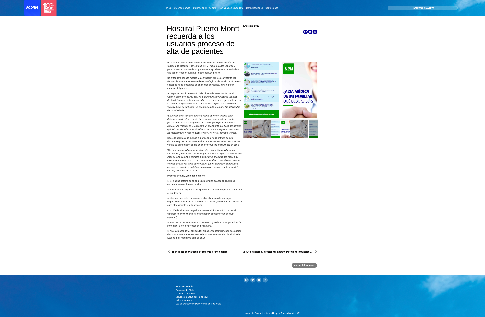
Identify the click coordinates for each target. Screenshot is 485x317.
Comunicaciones (254, 8)
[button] (305, 32)
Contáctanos (271, 8)
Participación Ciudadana (231, 8)
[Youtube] (258, 280)
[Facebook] (246, 280)
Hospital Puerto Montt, (272, 313)
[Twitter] (252, 280)
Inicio (168, 8)
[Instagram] (265, 280)
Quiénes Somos (182, 8)
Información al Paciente (204, 8)
